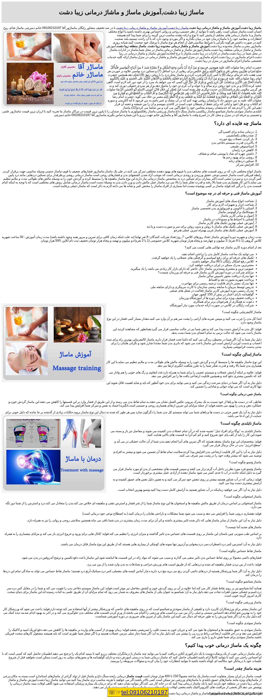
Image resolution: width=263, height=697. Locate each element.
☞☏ (138, 692)
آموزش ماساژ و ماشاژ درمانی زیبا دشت (141, 27)
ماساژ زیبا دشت (178, 27)
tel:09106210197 (144, 692)
